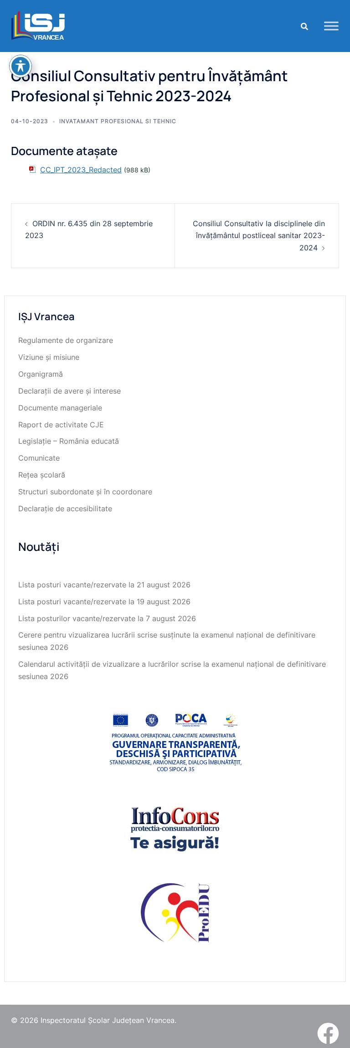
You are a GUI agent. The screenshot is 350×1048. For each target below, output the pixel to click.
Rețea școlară (41, 474)
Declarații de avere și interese (69, 390)
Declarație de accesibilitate (65, 508)
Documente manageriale (60, 407)
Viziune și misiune (48, 357)
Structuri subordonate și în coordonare (85, 491)
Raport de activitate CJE (61, 424)
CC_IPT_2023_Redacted (81, 169)
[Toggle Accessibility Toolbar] (20, 66)
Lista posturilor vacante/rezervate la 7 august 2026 (107, 618)
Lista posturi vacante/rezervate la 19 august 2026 (104, 601)
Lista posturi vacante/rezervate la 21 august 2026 (104, 584)
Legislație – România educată (68, 441)
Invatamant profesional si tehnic (117, 121)
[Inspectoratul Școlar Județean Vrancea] (38, 25)
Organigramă (40, 374)
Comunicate (39, 457)
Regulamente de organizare (65, 340)
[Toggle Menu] (331, 25)
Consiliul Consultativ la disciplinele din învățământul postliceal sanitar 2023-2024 (259, 236)
